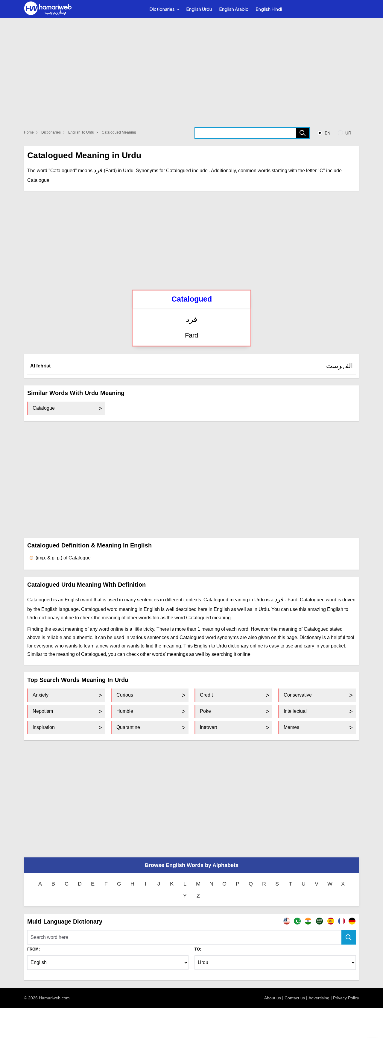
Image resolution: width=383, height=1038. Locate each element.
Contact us (295, 997)
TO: (197, 949)
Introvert (208, 727)
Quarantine (128, 727)
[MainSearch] (348, 937)
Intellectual (295, 711)
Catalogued (191, 299)
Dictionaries (162, 9)
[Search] (302, 133)
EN (326, 133)
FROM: (33, 949)
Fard (191, 335)
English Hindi (269, 9)
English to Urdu (81, 132)
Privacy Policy (346, 997)
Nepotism (43, 711)
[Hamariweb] (48, 8)
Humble (124, 711)
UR (347, 133)
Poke (205, 711)
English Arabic (233, 9)
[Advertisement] (191, 240)
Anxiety (40, 694)
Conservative (298, 694)
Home (29, 132)
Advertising (318, 997)
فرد (191, 319)
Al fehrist (40, 365)
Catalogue (44, 408)
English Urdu (199, 9)
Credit (206, 694)
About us (272, 997)
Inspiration (44, 727)
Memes (291, 727)
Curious (124, 694)
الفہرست (339, 366)
